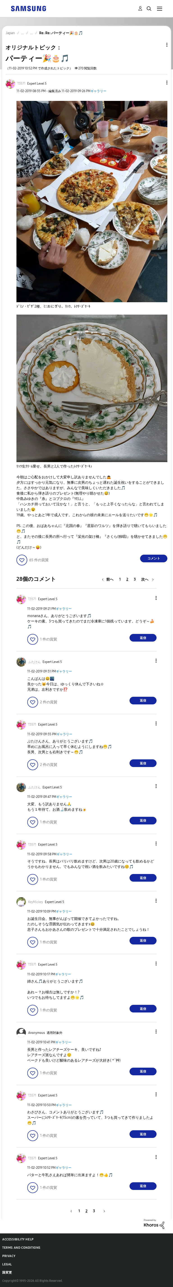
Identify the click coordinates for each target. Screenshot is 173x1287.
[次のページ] (103, 1211)
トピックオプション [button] (159, 44)
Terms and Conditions (21, 1248)
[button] (159, 82)
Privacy (8, 1256)
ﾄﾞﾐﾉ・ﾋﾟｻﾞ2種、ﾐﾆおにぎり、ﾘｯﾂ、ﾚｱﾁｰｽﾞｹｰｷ (53, 306)
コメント (154, 558)
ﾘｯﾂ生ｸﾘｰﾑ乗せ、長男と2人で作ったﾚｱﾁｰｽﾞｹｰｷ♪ (54, 466)
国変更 (7, 1272)
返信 (143, 638)
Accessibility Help (18, 1239)
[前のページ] (70, 1211)
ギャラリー (98, 91)
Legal (7, 1264)
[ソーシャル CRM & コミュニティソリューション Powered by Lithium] (154, 1224)
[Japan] (28, 8)
